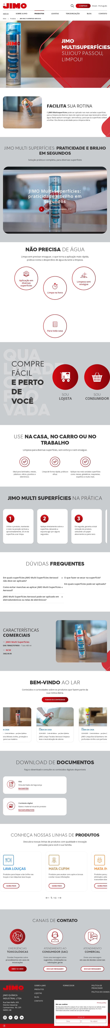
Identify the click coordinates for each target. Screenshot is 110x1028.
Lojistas (55, 13)
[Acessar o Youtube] (10, 1017)
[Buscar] (72, 5)
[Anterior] (47, 898)
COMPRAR (83, 6)
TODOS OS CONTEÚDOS (55, 699)
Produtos (39, 13)
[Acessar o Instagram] (5, 1017)
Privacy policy (101, 1003)
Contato (103, 13)
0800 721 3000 (17, 969)
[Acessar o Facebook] (16, 1017)
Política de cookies (101, 992)
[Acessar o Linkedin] (22, 1017)
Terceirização (73, 13)
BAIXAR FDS (23, 788)
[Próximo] (59, 898)
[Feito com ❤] (4, 1026)
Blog (89, 13)
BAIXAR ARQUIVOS (26, 810)
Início (6, 14)
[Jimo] (15, 6)
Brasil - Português (99, 6)
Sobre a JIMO (21, 13)
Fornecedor (68, 985)
